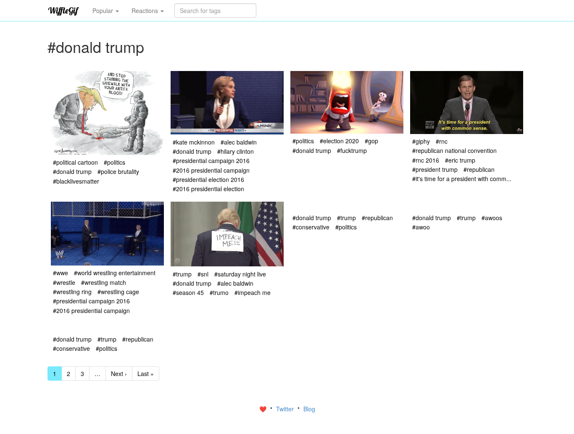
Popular (103, 10)
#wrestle (64, 282)
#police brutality (118, 171)
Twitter (285, 409)
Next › (119, 373)
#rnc (442, 141)
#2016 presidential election (208, 188)
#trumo (219, 292)
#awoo (421, 227)
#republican (479, 169)
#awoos (492, 217)
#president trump (435, 169)
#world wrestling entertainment (114, 272)
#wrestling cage (118, 291)
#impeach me (252, 292)
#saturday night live (240, 274)
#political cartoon (75, 162)
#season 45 (188, 292)
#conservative (310, 227)
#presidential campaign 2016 (211, 160)
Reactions (146, 10)
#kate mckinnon (194, 142)
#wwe (60, 272)
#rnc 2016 (425, 160)
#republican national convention (454, 150)
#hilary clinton (235, 151)
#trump (182, 274)
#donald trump (72, 171)
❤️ (263, 409)
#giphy (421, 141)
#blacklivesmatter (76, 181)
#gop (371, 141)
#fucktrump (352, 150)
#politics (114, 162)
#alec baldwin (239, 142)
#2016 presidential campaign (211, 170)
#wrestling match (103, 282)
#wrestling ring (72, 291)
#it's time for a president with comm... (461, 178)
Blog (309, 409)
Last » (145, 373)
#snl (202, 274)
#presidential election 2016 (208, 179)
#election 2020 (339, 141)
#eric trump (460, 160)
